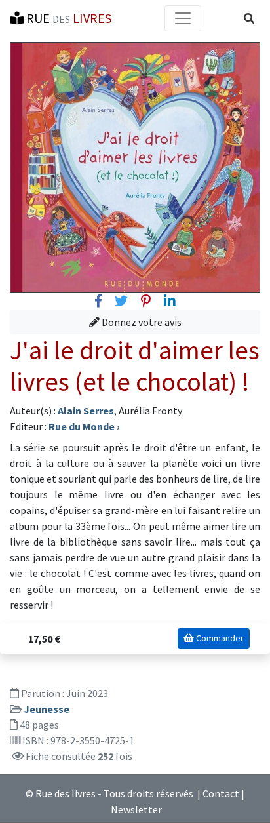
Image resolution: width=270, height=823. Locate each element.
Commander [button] (219, 638)
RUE (67, 18)
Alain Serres (86, 410)
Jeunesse (46, 708)
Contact (220, 793)
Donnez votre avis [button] (141, 322)
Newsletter (136, 809)
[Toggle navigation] (182, 18)
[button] (249, 18)
